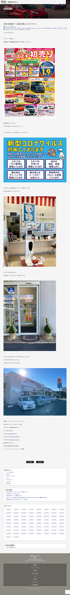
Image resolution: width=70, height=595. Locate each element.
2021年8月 (39, 533)
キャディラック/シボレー (11, 476)
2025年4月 (8, 516)
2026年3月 (46, 509)
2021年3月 (16, 537)
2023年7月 (46, 523)
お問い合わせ (35, 581)
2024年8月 (8, 519)
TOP (4, 13)
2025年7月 (46, 512)
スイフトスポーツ (60, 28)
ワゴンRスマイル (8, 28)
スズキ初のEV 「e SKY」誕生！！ (13, 493)
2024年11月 (46, 516)
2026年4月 (39, 509)
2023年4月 (8, 526)
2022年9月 (61, 526)
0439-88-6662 (9, 430)
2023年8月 (39, 523)
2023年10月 (23, 523)
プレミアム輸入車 (10, 472)
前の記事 (30, 462)
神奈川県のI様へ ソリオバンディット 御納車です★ (16, 492)
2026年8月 (8, 509)
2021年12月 (8, 533)
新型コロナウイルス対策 (51, 28)
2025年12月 (8, 512)
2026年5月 (31, 509)
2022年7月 (16, 530)
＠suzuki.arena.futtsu (14, 439)
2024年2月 (54, 519)
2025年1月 (31, 516)
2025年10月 (23, 512)
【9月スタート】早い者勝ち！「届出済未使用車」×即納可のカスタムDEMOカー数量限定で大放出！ (27, 497)
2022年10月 (54, 526)
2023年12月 (8, 523)
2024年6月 (23, 519)
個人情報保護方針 (35, 584)
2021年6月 (54, 533)
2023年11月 (16, 523)
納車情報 (8, 483)
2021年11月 (16, 533)
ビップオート (15, 28)
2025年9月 (31, 512)
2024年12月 (38, 516)
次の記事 (40, 462)
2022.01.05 (7, 26)
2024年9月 (61, 516)
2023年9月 (31, 523)
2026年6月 (23, 509)
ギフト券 (32, 28)
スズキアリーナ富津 (26, 28)
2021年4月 (8, 537)
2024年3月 (46, 519)
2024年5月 (31, 519)
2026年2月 (54, 509)
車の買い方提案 (35, 573)
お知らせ (8, 474)
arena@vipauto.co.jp (11, 433)
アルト (11, 29)
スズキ (14, 26)
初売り (19, 28)
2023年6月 (54, 523)
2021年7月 (46, 533)
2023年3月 (16, 526)
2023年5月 (61, 523)
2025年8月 (39, 512)
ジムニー (8, 29)
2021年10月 (23, 533)
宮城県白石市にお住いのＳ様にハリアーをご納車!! (16, 499)
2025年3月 (16, 516)
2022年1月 (61, 530)
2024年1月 (61, 519)
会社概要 (35, 579)
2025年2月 (23, 516)
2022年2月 (54, 530)
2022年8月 (8, 530)
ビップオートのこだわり (35, 567)
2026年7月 (16, 509)
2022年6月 (23, 530)
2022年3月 (46, 530)
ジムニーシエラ (27, 29)
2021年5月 (61, 533)
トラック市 (8, 481)
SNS (35, 576)
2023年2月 (23, 526)
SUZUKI (44, 28)
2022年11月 (46, 526)
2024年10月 (54, 516)
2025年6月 (54, 512)
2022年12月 (38, 526)
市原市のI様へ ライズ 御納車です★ (13, 495)
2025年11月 (16, 512)
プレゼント (40, 28)
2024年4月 (39, 519)
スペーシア (16, 29)
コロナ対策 (21, 29)
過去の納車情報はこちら (11, 547)
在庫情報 (35, 570)
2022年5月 (31, 530)
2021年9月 (31, 533)
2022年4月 (39, 530)
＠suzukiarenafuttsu (14, 436)
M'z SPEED (9, 479)
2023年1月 (31, 526)
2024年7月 (16, 519)
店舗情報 (35, 565)
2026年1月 (61, 509)
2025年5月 (61, 512)
